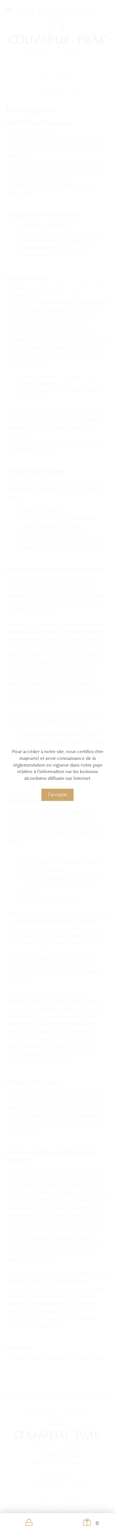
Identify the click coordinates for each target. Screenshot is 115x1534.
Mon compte (28, 1522)
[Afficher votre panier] (86, 1522)
